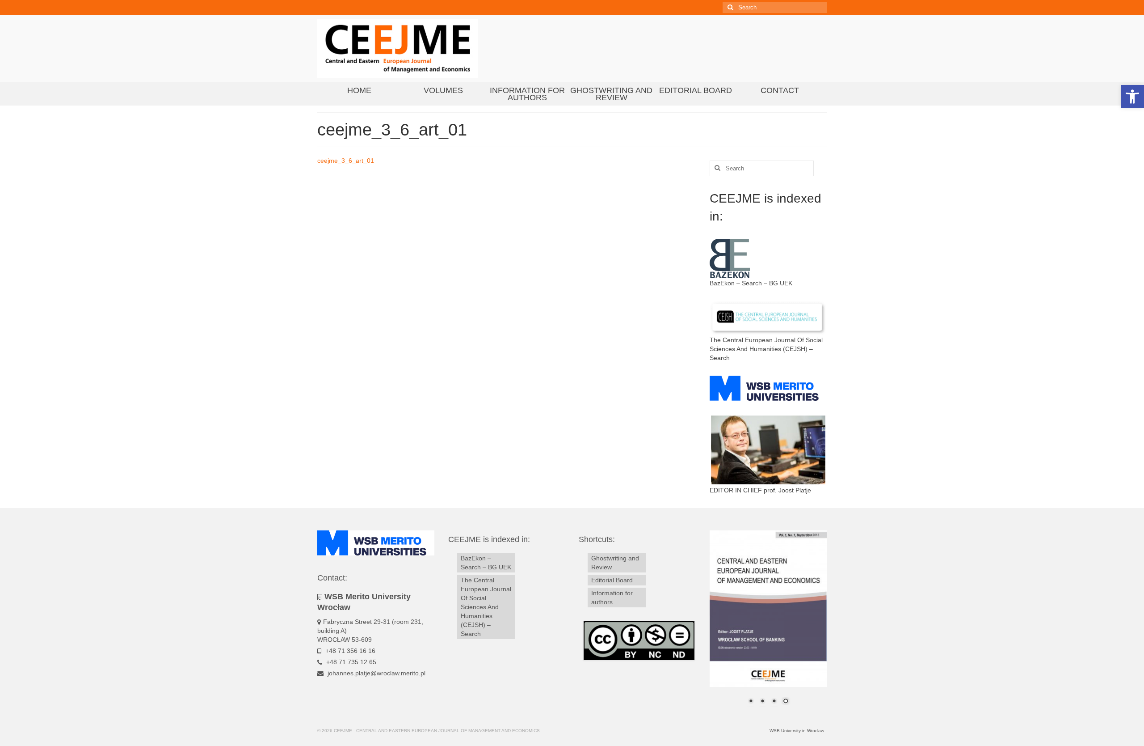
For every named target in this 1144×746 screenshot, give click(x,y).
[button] (1132, 96)
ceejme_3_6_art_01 (345, 160)
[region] (768, 623)
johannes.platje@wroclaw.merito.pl (375, 673)
